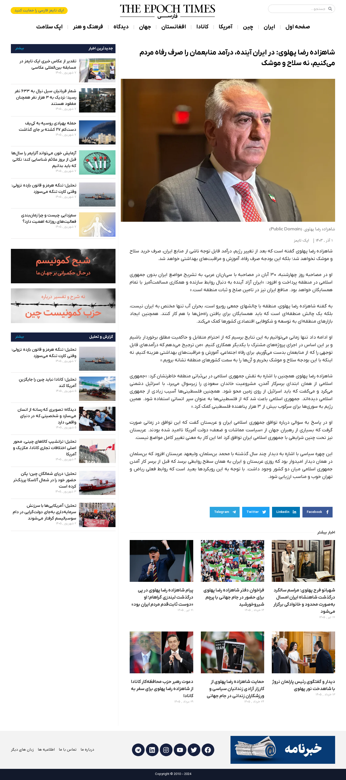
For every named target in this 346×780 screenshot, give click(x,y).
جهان (145, 27)
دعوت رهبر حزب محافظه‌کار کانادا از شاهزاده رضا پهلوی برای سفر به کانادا (162, 689)
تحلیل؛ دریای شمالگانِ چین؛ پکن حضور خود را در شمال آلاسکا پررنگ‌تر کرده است (44, 480)
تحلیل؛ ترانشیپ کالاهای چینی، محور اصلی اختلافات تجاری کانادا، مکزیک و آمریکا (44, 448)
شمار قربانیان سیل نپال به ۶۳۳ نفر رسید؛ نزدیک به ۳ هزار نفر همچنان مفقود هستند (45, 97)
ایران (269, 27)
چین (248, 27)
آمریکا (226, 27)
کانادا (202, 27)
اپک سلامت (49, 27)
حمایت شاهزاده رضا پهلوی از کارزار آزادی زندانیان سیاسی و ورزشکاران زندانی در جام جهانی (235, 689)
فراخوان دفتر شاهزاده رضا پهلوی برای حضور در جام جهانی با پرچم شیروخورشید (233, 597)
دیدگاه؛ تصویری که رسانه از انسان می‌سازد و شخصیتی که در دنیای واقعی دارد (46, 416)
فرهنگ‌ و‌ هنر (88, 27)
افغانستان (173, 27)
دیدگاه (121, 27)
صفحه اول (297, 27)
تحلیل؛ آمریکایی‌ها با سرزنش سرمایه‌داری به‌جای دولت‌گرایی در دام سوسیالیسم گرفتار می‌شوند (44, 512)
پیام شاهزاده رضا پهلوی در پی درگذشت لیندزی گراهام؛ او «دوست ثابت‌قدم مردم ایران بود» (162, 597)
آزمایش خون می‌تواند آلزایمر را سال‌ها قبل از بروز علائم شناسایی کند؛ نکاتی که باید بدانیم (43, 160)
